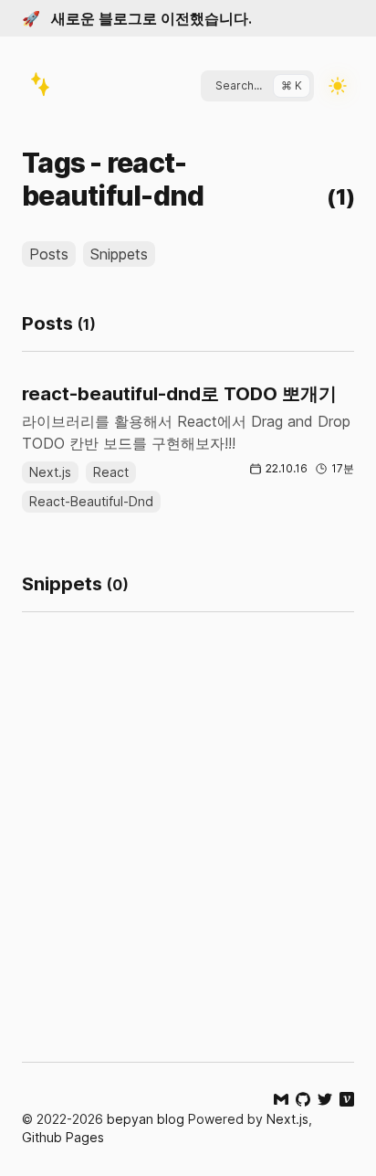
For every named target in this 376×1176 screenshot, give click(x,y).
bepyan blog (145, 1119)
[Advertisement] (188, 873)
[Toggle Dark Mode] (337, 85)
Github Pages (63, 1137)
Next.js (287, 1119)
